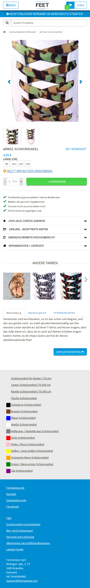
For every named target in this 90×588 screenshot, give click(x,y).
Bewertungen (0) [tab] (37, 312)
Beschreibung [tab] (13, 312)
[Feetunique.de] (42, 5)
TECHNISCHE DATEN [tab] (64, 312)
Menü (12, 5)
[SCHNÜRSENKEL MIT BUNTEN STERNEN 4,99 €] (71, 286)
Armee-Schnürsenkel (51, 31)
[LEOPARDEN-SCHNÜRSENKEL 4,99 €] (16, 286)
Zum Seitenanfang (68, 352)
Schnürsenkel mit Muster (22, 31)
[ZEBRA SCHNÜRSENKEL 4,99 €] (44, 286)
